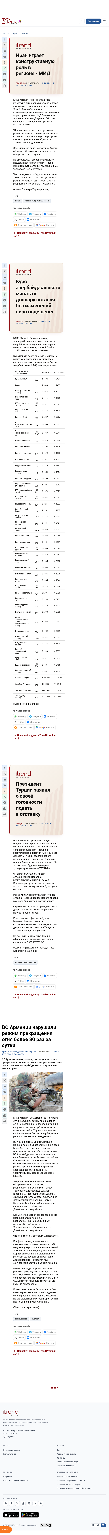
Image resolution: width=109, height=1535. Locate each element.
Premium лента (9, 1454)
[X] (17, 1503)
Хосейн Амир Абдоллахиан (37, 201)
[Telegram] (29, 1503)
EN (93, 1525)
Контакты (61, 1458)
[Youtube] (23, 1503)
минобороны (21, 1319)
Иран (17, 201)
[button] (4, 39)
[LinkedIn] (34, 1503)
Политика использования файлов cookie (74, 1488)
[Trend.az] (12, 21)
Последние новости (11, 1450)
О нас (59, 1450)
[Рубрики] (104, 21)
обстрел (35, 1319)
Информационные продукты (15, 1480)
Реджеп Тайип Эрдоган (25, 962)
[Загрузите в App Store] (11, 1515)
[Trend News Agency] (10, 1412)
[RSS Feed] (40, 1503)
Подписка (7, 1477)
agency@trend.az (9, 1437)
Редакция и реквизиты (67, 1454)
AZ (98, 1525)
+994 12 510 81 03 (10, 1434)
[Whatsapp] (5, 1503)
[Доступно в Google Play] (30, 1515)
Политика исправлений (67, 1466)
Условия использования (67, 1477)
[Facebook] (11, 1503)
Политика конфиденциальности (71, 1480)
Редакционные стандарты (68, 1462)
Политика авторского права (69, 1484)
